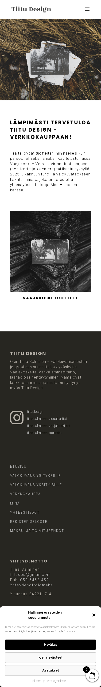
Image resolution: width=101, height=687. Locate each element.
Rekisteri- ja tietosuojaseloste (48, 681)
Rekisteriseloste (28, 522)
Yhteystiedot (25, 512)
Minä (15, 503)
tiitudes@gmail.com (30, 574)
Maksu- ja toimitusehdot (37, 531)
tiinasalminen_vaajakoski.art (48, 426)
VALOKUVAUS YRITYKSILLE (35, 476)
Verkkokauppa (25, 494)
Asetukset (50, 670)
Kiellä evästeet (50, 657)
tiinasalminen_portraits (44, 433)
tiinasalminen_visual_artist (47, 419)
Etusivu (18, 466)
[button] (94, 615)
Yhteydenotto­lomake (31, 585)
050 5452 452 (34, 580)
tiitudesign (35, 412)
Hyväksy (50, 644)
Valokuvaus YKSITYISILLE (36, 485)
